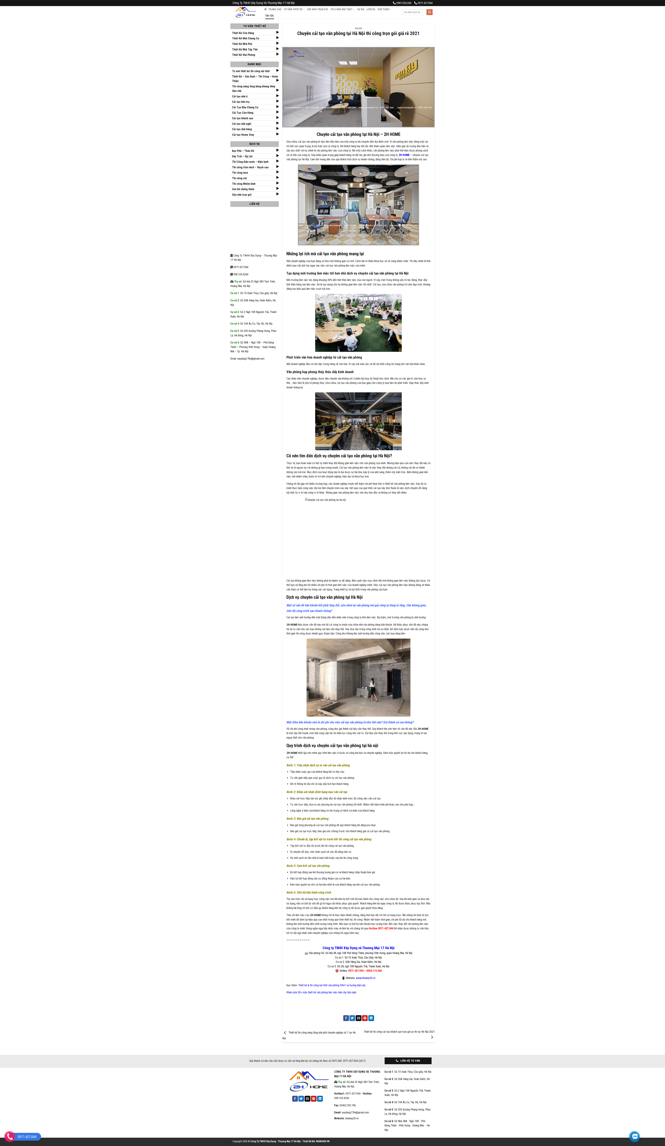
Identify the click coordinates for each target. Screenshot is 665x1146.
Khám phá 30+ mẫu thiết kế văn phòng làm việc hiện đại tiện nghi (321, 992)
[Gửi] (429, 12)
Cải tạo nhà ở (239, 96)
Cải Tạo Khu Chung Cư (245, 107)
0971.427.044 (240, 267)
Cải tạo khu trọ (241, 101)
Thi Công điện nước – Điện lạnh (250, 161)
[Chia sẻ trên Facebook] (346, 1018)
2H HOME (404, 155)
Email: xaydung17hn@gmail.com (247, 358)
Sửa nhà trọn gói (241, 194)
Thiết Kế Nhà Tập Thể (245, 49)
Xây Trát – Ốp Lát (242, 156)
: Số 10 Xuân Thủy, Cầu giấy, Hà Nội (253, 293)
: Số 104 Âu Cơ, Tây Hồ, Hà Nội (251, 323)
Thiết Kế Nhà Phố (242, 44)
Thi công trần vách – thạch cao (250, 167)
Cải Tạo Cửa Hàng (242, 112)
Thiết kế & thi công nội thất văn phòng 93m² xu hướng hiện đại (331, 985)
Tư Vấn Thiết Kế (293, 9)
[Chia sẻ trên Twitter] (352, 1018)
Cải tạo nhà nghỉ (241, 123)
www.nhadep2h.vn (365, 978)
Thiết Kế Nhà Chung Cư (245, 38)
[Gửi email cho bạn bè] (358, 1018)
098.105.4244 (240, 274)
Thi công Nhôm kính (243, 183)
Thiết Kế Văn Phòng (243, 54)
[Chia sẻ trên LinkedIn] (371, 1018)
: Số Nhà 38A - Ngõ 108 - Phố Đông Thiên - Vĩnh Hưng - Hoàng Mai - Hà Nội (407, 1125)
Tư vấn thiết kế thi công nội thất (251, 71)
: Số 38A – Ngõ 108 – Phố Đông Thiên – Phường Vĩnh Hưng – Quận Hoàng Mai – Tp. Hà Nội (253, 347)
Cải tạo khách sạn (242, 118)
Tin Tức (269, 15)
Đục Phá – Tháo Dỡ (243, 150)
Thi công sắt (239, 178)
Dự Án (360, 9)
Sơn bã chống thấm (243, 189)
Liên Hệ (371, 9)
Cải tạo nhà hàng (242, 129)
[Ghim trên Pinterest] (365, 1018)
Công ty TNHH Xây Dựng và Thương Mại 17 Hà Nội (358, 948)
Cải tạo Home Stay (243, 134)
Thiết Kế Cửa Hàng (243, 33)
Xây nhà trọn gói (317, 9)
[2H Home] (246, 12)
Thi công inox (240, 172)
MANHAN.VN (323, 1141)
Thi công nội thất (341, 9)
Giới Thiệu (383, 9)
